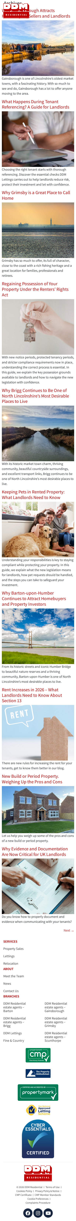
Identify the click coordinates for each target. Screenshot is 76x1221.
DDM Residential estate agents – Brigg (14, 1022)
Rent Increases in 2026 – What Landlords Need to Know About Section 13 (32, 695)
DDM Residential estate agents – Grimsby (56, 1022)
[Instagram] (38, 1213)
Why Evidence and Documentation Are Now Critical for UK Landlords (35, 851)
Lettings (8, 956)
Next (69, 930)
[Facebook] (27, 1213)
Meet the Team (13, 976)
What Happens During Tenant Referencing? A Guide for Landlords (36, 104)
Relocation (10, 963)
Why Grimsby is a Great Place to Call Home (36, 195)
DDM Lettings (12, 1033)
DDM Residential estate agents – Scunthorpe (56, 1036)
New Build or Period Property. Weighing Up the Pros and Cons (32, 779)
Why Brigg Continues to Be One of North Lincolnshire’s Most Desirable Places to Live (35, 395)
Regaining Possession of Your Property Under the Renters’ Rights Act (35, 289)
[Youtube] (48, 1213)
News (7, 983)
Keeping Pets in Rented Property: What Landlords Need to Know (33, 494)
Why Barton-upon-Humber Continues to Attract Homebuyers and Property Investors (34, 598)
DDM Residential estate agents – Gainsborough (56, 1007)
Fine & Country (13, 1040)
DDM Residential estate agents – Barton (14, 1007)
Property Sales (13, 949)
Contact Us (10, 991)
